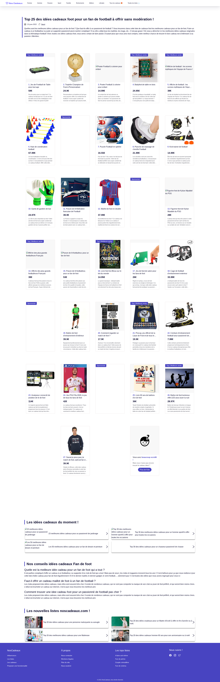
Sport (59, 3)
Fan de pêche (120, 659)
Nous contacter (66, 655)
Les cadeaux (11, 662)
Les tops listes (122, 650)
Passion (49, 3)
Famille (68, 3)
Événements (80, 3)
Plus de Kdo (145, 470)
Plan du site (65, 662)
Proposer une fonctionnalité (17, 666)
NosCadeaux (13, 650)
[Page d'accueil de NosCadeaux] (14, 3)
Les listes (10, 659)
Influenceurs (11, 655)
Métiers (91, 3)
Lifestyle (101, 3)
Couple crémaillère (122, 662)
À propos (65, 650)
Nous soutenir (66, 666)
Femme (29, 3)
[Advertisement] (75, 140)
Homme (39, 3)
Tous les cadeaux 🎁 (116, 3)
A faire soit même (121, 655)
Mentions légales (67, 659)
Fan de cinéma (120, 666)
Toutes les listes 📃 (134, 3)
